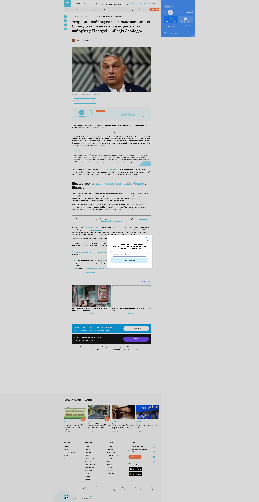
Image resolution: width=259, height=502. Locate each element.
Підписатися (129, 260)
